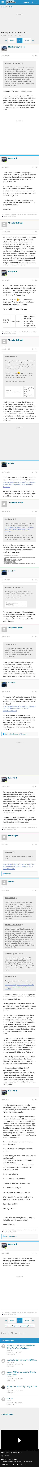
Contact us (13, 1459)
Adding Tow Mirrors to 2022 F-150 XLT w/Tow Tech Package (21, 1346)
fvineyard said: (10, 357)
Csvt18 (9, 1401)
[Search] (36, 2)
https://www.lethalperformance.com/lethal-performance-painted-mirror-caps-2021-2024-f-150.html (19, 866)
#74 (36, 1100)
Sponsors (4, 1459)
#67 (36, 511)
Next (26, 41)
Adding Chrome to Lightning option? (22, 1386)
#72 (36, 844)
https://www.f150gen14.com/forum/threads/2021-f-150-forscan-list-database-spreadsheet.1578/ (19, 708)
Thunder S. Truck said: (13, 63)
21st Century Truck (16, 47)
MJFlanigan (13, 836)
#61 (36, 56)
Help (3, 1464)
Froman (5, 35)
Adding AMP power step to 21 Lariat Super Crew (21, 1373)
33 (22, 35)
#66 (36, 472)
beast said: (9, 852)
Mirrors (10, 1398)
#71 (36, 787)
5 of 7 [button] (19, 41)
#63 (36, 232)
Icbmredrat (10, 1362)
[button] (2, 2)
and (15, 734)
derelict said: (9, 519)
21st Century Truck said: (13, 954)
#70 (36, 692)
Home (8, 1464)
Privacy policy (28, 1462)
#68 (36, 580)
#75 (36, 1253)
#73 (36, 890)
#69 (36, 637)
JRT (8, 1389)
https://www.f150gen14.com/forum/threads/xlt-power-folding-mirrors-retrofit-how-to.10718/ (19, 484)
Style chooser (5, 1456)
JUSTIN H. (10, 1350)
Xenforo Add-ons (11, 1452)
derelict (11, 463)
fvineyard (12, 158)
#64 (36, 280)
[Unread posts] (32, 2)
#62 (36, 167)
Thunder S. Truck (15, 223)
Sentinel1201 (10, 1377)
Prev (12, 41)
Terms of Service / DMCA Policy (12, 1462)
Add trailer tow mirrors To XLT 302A (22, 1360)
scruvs (11, 881)
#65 (36, 349)
